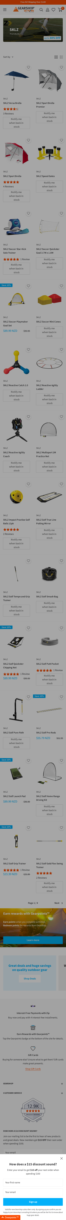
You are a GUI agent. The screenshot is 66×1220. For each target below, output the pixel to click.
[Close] (61, 1158)
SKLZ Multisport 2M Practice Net (46, 454)
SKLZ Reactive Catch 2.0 (15, 385)
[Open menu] (4, 9)
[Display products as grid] (56, 57)
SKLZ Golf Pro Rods (46, 732)
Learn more (33, 940)
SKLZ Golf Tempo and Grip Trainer (16, 598)
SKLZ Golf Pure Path (13, 732)
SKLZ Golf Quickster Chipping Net (13, 665)
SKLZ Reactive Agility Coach (14, 454)
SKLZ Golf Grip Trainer (14, 863)
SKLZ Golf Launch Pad (14, 796)
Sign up (33, 1202)
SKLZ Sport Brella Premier (45, 105)
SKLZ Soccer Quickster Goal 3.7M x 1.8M (47, 251)
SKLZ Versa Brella (12, 103)
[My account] (47, 10)
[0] (53, 10)
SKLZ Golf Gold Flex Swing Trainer (49, 865)
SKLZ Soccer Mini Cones (48, 321)
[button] (10, 1217)
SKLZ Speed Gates (45, 176)
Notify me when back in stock (16, 123)
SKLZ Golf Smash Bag (47, 596)
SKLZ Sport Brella (12, 176)
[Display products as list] (61, 57)
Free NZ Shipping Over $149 (33, 2)
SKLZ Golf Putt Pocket (47, 664)
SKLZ (5, 98)
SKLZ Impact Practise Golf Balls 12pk (16, 521)
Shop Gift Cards (33, 1069)
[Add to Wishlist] (28, 67)
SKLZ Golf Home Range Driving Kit (48, 798)
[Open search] (41, 10)
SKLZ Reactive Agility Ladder (47, 387)
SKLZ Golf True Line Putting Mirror (46, 521)
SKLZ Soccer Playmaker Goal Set (15, 323)
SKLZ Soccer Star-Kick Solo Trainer (14, 251)
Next (56, 903)
